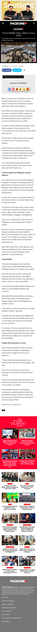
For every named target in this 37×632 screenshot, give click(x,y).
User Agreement (6, 611)
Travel (3, 410)
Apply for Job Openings (8, 601)
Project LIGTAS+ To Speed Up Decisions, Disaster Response (27, 571)
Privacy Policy (6, 614)
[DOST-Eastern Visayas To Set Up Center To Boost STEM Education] (27, 498)
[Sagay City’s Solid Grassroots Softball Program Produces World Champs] (27, 433)
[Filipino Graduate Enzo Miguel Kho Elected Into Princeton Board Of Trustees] (10, 433)
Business (10, 483)
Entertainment (27, 525)
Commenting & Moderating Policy (11, 618)
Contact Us (5, 597)
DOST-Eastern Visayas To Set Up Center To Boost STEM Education (27, 507)
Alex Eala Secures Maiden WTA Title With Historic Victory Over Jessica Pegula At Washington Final (10, 464)
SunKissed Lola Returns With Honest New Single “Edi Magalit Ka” (10, 550)
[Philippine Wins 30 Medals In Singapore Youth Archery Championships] (27, 454)
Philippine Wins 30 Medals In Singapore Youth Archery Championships (27, 462)
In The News (27, 504)
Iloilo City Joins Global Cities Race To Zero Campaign (27, 487)
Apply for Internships (7, 604)
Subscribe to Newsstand (9, 607)
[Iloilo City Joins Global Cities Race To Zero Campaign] (27, 477)
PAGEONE (6, 66)
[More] (24, 70)
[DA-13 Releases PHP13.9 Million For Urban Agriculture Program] (10, 498)
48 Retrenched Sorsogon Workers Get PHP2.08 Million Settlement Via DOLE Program (9, 529)
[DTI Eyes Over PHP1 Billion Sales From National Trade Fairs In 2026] (10, 477)
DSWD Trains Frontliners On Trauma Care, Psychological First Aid (9, 571)
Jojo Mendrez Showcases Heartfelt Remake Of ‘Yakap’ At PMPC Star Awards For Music (27, 529)
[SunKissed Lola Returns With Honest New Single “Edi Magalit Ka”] (10, 540)
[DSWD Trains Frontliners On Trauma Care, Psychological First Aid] (10, 561)
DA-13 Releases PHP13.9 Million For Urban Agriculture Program (9, 507)
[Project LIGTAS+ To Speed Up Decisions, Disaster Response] (27, 561)
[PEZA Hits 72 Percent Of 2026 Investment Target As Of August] (27, 540)
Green (27, 483)
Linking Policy (5, 621)
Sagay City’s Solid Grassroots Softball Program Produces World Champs (27, 442)
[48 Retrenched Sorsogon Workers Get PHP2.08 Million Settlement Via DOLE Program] (10, 518)
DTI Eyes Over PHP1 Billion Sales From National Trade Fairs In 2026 (10, 487)
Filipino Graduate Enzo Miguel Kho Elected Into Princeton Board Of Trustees (10, 442)
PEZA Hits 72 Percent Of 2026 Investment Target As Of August (27, 550)
